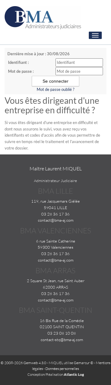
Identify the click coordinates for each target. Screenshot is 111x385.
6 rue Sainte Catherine (55, 241)
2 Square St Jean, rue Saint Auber (55, 280)
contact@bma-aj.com (55, 220)
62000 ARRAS (55, 287)
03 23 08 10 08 (61, 333)
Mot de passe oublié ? (55, 89)
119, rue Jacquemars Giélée (55, 201)
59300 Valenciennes (55, 247)
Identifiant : (18, 62)
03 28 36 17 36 (55, 214)
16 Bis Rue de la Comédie (62, 320)
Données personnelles (62, 368)
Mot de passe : (21, 71)
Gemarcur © (83, 362)
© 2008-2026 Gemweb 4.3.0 (23, 362)
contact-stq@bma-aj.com (62, 339)
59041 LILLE (55, 207)
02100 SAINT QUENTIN (62, 326)
